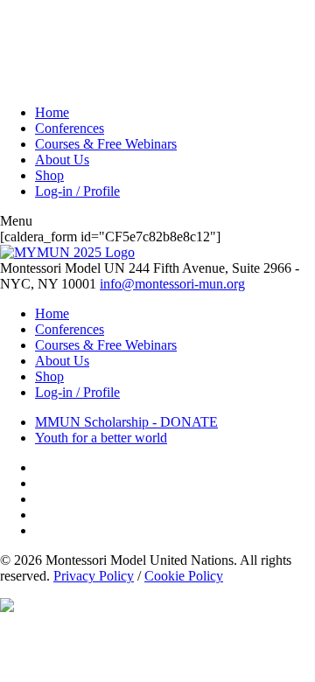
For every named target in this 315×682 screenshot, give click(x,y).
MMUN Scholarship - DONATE (126, 421)
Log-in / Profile (77, 191)
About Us (62, 159)
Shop (49, 175)
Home (52, 112)
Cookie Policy (183, 575)
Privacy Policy (93, 575)
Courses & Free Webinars (106, 143)
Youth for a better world (101, 437)
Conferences (69, 128)
